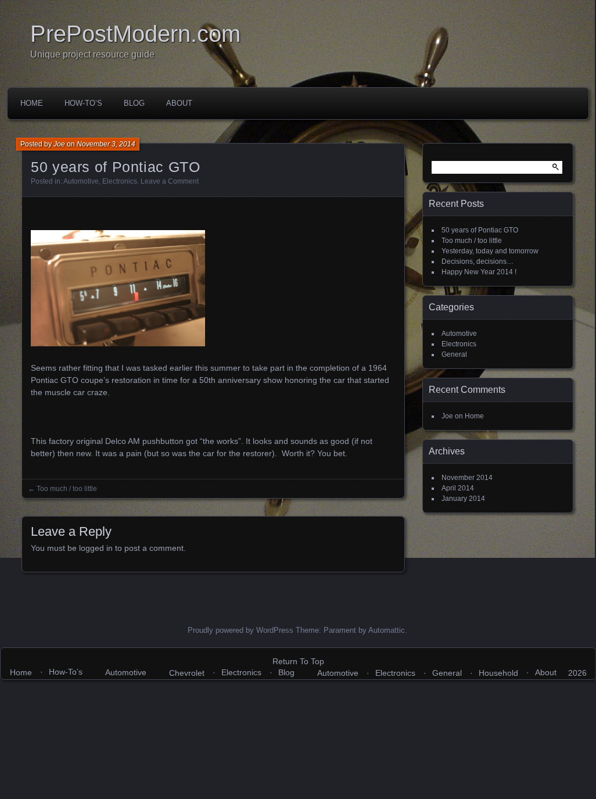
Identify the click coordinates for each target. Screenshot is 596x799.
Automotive (81, 181)
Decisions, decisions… (477, 261)
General (454, 354)
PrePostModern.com (135, 33)
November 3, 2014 (106, 144)
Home (31, 103)
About (179, 103)
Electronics (119, 181)
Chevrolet (186, 673)
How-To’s (83, 103)
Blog (134, 103)
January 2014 (463, 499)
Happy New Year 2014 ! (478, 272)
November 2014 (467, 478)
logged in (96, 548)
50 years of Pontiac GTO (479, 230)
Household (498, 673)
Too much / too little (67, 489)
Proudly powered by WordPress (240, 630)
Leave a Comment (170, 181)
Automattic (386, 630)
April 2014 (457, 488)
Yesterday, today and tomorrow (489, 251)
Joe (59, 144)
